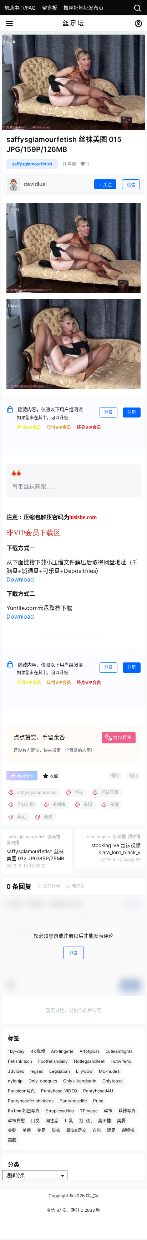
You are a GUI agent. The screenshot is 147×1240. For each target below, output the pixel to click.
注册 (131, 412)
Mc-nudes (109, 1071)
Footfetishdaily (53, 1061)
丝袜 (108, 1110)
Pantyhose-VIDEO (59, 1090)
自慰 (96, 1130)
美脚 (121, 1120)
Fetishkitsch (20, 1061)
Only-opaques (43, 1080)
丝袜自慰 (16, 1120)
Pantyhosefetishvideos (31, 1100)
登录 (108, 412)
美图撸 (104, 1120)
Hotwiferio (121, 1061)
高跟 (12, 1140)
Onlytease (112, 1080)
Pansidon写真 (21, 1090)
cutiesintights (119, 1051)
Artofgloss (90, 1051)
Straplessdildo (60, 1110)
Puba (98, 1100)
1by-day (16, 1051)
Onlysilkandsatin (79, 1080)
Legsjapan (59, 1071)
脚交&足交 (76, 1130)
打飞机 (85, 1120)
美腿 (12, 1130)
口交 (35, 1120)
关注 (107, 185)
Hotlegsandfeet (89, 1061)
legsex (36, 1071)
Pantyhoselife (73, 1100)
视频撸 (128, 1130)
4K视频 (38, 1051)
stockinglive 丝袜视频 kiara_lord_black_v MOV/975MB (116, 852)
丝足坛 (91, 1195)
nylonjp (15, 1080)
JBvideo (16, 1071)
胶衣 (56, 1130)
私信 (131, 185)
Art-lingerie (62, 1051)
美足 (41, 1130)
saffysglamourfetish (32, 163)
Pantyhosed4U (98, 1090)
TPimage (89, 1110)
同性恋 (52, 1120)
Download (20, 579)
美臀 (26, 1130)
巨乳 (69, 1120)
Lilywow (84, 1071)
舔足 (111, 1130)
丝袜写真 (127, 1110)
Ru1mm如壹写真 (24, 1110)
